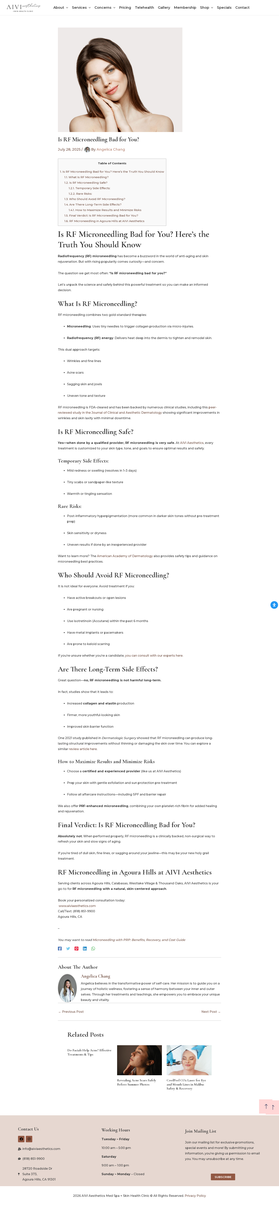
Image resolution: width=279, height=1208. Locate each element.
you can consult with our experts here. (154, 655)
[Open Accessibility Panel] (274, 605)
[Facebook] (60, 948)
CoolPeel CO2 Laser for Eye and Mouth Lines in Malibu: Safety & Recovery (186, 1084)
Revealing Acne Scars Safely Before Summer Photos (136, 1082)
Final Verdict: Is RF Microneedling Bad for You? (101, 215)
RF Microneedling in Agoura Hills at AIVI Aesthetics (104, 221)
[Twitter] (68, 948)
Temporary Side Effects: (89, 188)
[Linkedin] (85, 948)
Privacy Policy (195, 1196)
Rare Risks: (80, 193)
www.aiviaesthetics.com (77, 906)
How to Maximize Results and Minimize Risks (105, 210)
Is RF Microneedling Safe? (85, 182)
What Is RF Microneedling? (86, 177)
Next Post (211, 1011)
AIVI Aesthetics (192, 443)
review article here (83, 749)
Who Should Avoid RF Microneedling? (94, 199)
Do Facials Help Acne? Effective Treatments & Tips (89, 1052)
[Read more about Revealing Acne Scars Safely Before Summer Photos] (139, 1060)
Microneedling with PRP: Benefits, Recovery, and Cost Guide (139, 940)
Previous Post (71, 1011)
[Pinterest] (76, 948)
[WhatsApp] (93, 948)
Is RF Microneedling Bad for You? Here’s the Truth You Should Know (112, 171)
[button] (66, 7)
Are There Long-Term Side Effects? (92, 204)
